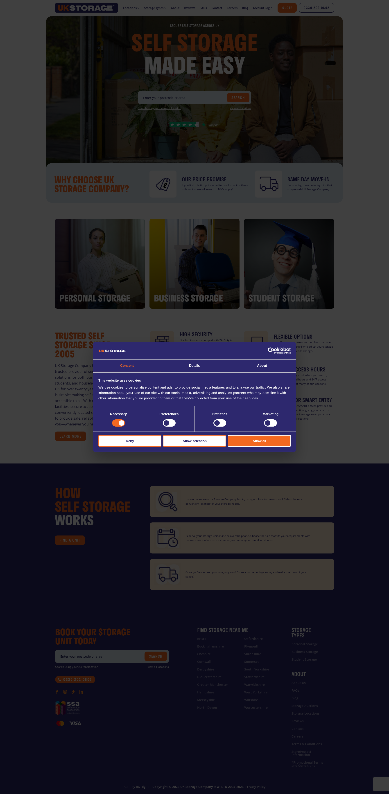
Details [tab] (194, 365)
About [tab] (262, 365)
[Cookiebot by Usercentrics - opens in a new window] (271, 350)
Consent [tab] (127, 365)
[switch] (169, 423)
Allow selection (195, 441)
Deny (130, 441)
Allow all (259, 441)
